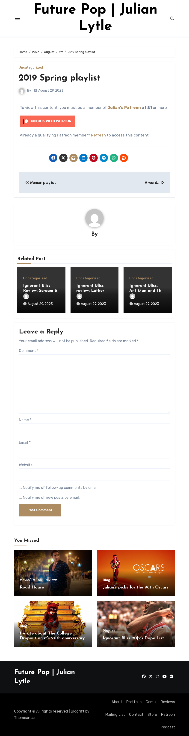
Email (25, 442)
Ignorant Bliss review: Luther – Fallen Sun (92, 291)
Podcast (168, 727)
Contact (136, 714)
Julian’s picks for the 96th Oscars (135, 587)
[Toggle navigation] (17, 18)
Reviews (51, 580)
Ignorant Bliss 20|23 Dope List (133, 638)
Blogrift (77, 711)
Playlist (109, 631)
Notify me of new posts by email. (51, 497)
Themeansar (24, 718)
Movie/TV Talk (31, 580)
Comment (28, 350)
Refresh (98, 135)
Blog (106, 580)
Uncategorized (31, 67)
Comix (151, 702)
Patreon (168, 714)
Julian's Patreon (124, 107)
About (117, 702)
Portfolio (134, 702)
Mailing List (115, 714)
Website (25, 465)
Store (152, 714)
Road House (32, 587)
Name (25, 420)
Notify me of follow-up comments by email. (60, 487)
